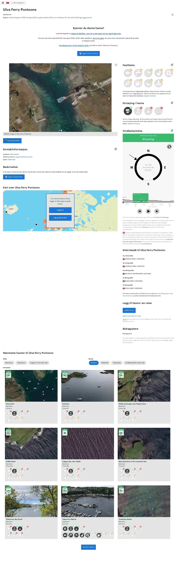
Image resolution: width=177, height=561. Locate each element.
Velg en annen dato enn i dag (132, 316)
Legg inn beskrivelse (14, 177)
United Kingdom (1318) (17, 17)
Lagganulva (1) (87, 17)
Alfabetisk (104, 363)
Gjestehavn (21, 363)
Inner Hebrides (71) (60, 17)
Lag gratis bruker (60, 218)
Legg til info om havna (88, 53)
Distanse (94, 363)
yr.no (142, 220)
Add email (11, 159)
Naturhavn (9, 363)
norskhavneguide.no (18, 2)
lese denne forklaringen (161, 217)
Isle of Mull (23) (73, 17)
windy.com (145, 227)
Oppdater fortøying (134, 123)
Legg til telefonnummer (24, 157)
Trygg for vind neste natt (39, 363)
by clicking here (147, 243)
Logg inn (60, 210)
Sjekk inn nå (129, 310)
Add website (14, 154)
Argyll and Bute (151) (45, 17)
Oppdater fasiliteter (150, 96)
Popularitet (117, 363)
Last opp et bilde (12, 140)
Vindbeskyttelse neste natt (134, 363)
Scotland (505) (31, 17)
